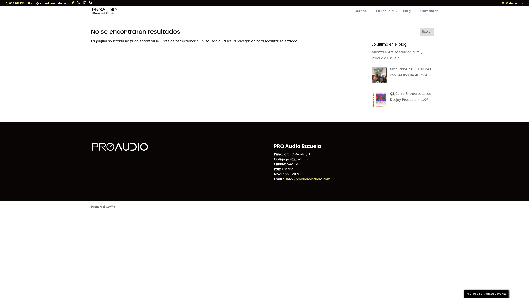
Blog (407, 11)
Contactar (429, 11)
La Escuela (385, 11)
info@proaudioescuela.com (308, 179)
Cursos (360, 11)
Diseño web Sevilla (103, 206)
